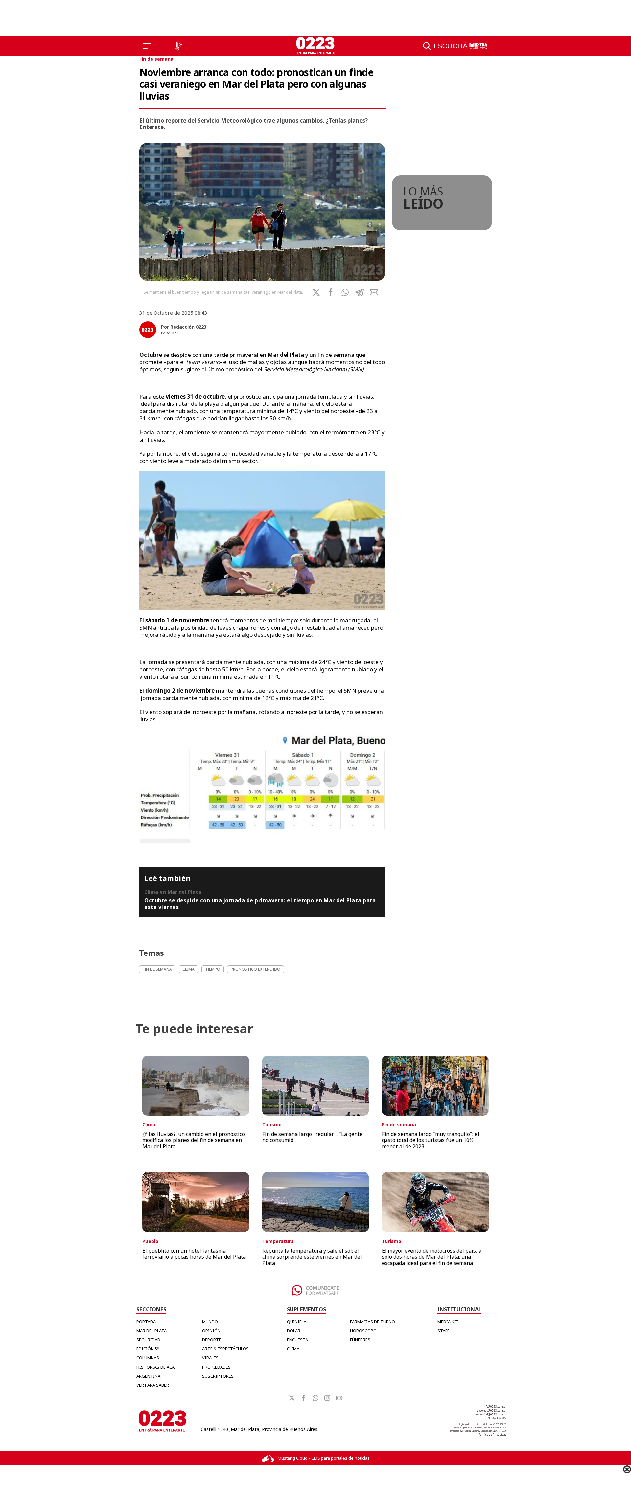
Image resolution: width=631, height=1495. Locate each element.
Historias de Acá (155, 1367)
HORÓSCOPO (363, 1331)
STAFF (443, 1331)
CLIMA (293, 1349)
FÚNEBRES (360, 1340)
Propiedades (216, 1367)
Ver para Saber (152, 1385)
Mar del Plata (151, 1331)
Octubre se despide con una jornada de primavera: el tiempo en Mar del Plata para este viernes (260, 903)
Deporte (211, 1340)
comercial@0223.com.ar (491, 1414)
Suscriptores (218, 1376)
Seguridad (148, 1340)
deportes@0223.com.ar (492, 1410)
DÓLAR (293, 1331)
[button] (345, 292)
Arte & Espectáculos (225, 1349)
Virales (210, 1358)
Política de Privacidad (493, 1434)
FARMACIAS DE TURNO (372, 1321)
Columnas (147, 1358)
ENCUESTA (297, 1340)
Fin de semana (156, 59)
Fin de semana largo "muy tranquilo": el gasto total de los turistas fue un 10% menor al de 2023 (430, 1140)
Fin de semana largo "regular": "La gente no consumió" (312, 1137)
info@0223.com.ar (495, 1406)
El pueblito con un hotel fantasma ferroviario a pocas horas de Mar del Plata (194, 1253)
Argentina (148, 1376)
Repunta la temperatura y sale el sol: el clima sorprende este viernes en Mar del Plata (312, 1257)
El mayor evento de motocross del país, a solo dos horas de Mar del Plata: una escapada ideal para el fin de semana (431, 1257)
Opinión (211, 1331)
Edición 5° (147, 1349)
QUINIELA (296, 1321)
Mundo (210, 1321)
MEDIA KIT (448, 1321)
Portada (146, 1321)
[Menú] (147, 46)
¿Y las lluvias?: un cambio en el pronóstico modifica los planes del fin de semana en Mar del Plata (193, 1140)
